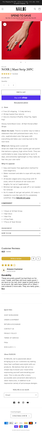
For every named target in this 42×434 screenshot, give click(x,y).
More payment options (21, 102)
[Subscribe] (35, 395)
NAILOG (18, 430)
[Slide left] (16, 62)
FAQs (6, 342)
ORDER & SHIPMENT (11, 320)
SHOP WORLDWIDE (11, 315)
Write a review (16, 259)
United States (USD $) (19, 416)
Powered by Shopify (25, 430)
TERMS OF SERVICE (11, 338)
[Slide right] (25, 62)
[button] (2, 9)
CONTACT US (9, 329)
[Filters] (33, 258)
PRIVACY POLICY (10, 333)
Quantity (4, 81)
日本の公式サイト (10, 347)
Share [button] (6, 107)
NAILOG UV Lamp (23, 198)
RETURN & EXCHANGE (12, 324)
